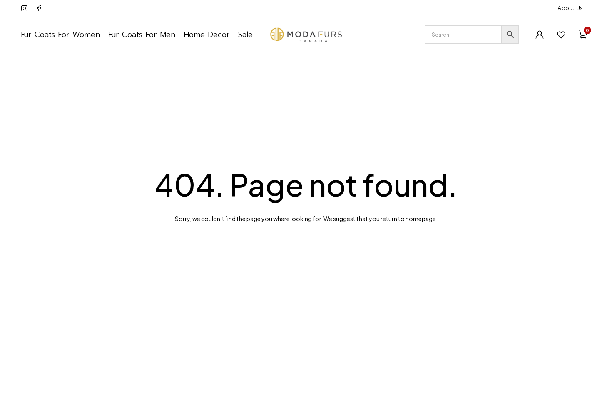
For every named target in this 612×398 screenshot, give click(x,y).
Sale (245, 34)
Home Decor (207, 34)
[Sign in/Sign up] (539, 34)
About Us (570, 8)
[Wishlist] (561, 34)
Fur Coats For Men (141, 34)
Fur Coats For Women (60, 34)
